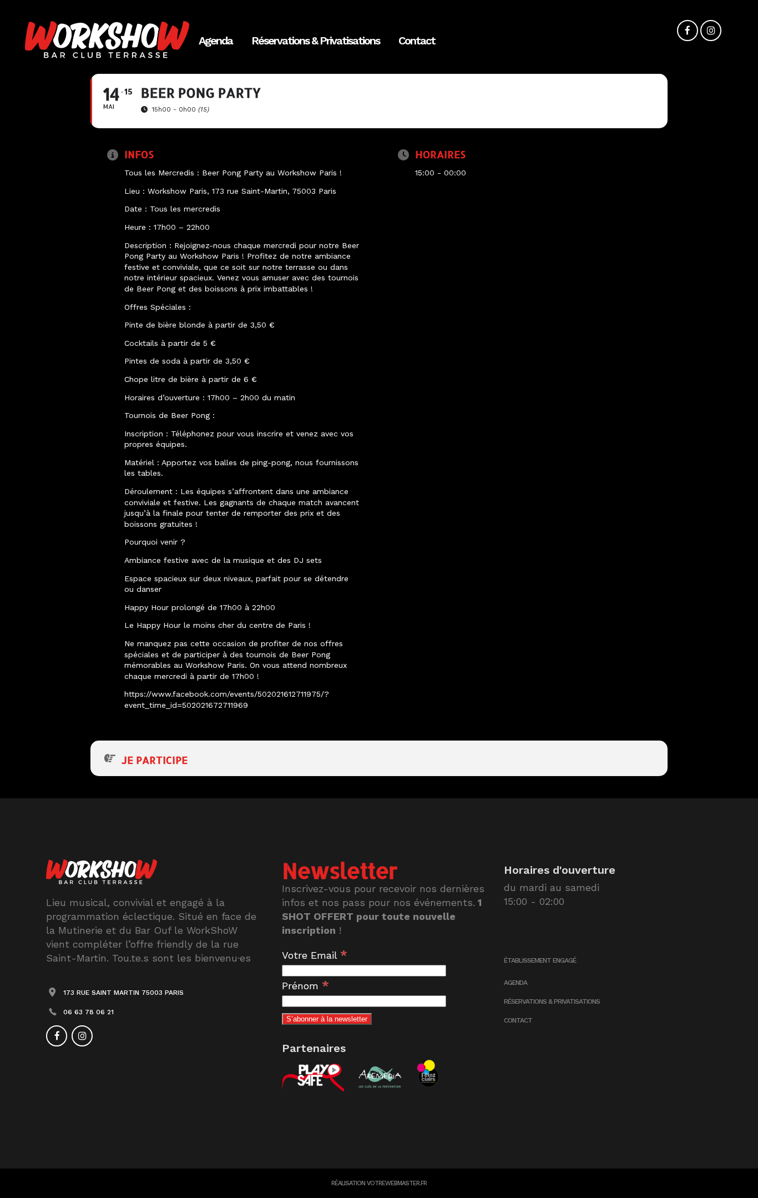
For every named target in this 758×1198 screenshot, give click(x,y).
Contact (518, 1020)
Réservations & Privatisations (552, 1001)
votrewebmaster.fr (397, 1183)
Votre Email (314, 955)
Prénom (305, 985)
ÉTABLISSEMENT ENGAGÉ (540, 960)
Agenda (515, 982)
